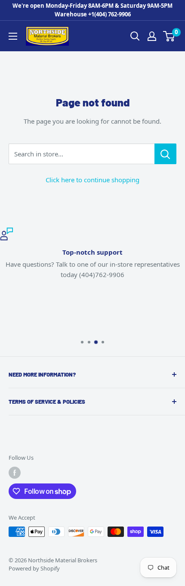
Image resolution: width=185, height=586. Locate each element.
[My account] (152, 36)
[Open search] (135, 36)
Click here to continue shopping (92, 179)
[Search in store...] (165, 153)
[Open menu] (13, 36)
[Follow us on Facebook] (15, 473)
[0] (169, 36)
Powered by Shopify (34, 568)
